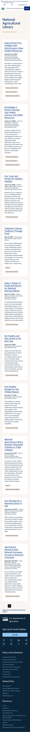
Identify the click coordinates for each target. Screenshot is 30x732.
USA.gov (4, 693)
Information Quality (8, 664)
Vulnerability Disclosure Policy (11, 677)
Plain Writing (6, 672)
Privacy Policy (6, 674)
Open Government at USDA (10, 669)
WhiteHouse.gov (7, 696)
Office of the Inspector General (11, 691)
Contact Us (5, 708)
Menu (27, 8)
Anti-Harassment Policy (9, 659)
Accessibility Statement (9, 657)
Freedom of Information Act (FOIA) (12, 662)
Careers (4, 706)
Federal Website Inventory (10, 710)
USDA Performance (7, 725)
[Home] (2, 9)
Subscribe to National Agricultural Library (13, 610)
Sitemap (4, 722)
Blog (12, 4)
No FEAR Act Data (7, 713)
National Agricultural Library (10, 688)
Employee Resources (22, 4)
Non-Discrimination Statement (11, 667)
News (4, 4)
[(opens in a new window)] (4, 640)
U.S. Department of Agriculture (15, 8)
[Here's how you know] (15, 1)
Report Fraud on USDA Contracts (11, 720)
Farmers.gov (6, 686)
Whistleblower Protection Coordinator (13, 727)
